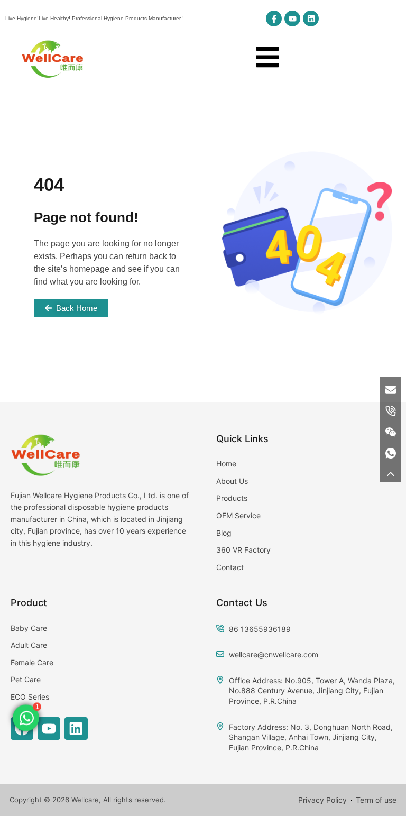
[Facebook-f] (274, 18)
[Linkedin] (311, 18)
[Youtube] (292, 18)
